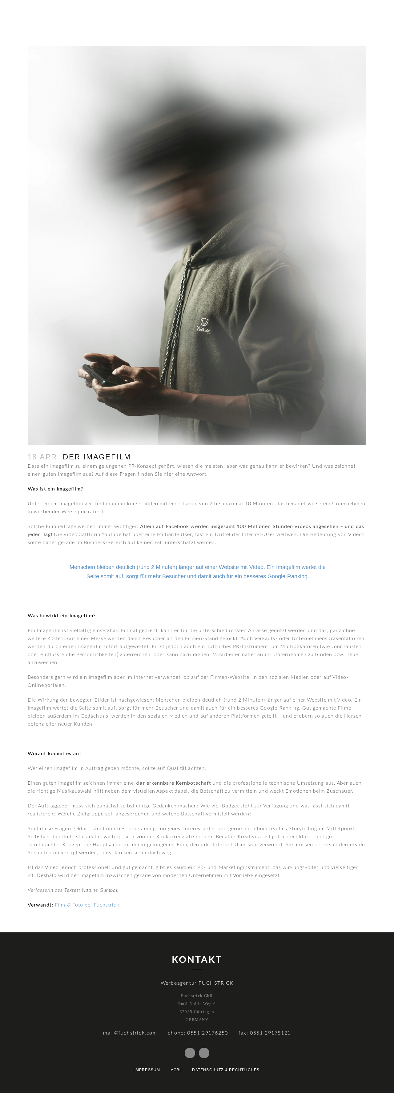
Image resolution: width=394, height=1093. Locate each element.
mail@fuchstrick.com (130, 1033)
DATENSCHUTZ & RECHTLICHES (225, 1070)
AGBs (176, 1070)
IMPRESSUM (147, 1070)
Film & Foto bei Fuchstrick (87, 905)
